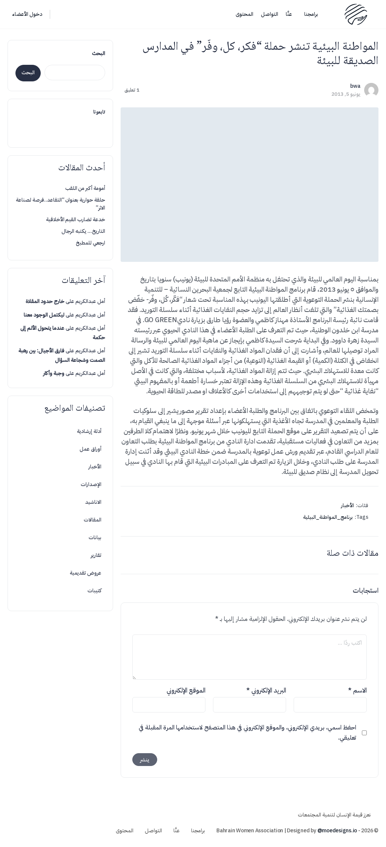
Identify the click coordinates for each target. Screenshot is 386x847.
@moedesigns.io (337, 831)
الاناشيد (93, 502)
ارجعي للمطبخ (90, 243)
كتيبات (94, 591)
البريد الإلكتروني (266, 690)
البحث (98, 53)
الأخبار (347, 505)
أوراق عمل (90, 449)
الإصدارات (91, 484)
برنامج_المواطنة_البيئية (328, 517)
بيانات (95, 537)
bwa (355, 86)
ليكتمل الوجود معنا (44, 315)
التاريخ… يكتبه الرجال (83, 231)
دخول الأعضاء (27, 14)
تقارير (96, 555)
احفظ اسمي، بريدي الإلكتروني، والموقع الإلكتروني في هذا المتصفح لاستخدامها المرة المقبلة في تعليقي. (247, 732)
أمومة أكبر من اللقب (85, 188)
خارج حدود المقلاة (45, 301)
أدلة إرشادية (89, 431)
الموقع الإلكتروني (186, 690)
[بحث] (60, 14)
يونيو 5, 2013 (345, 94)
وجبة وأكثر (53, 373)
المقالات (92, 520)
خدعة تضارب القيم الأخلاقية (75, 219)
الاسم (357, 690)
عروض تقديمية (85, 573)
